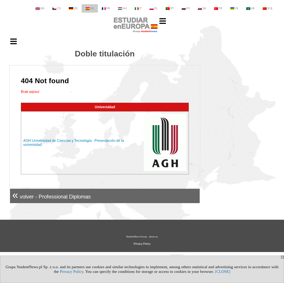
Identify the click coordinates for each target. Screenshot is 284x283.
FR (108, 8)
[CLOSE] (222, 271)
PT (172, 8)
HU (125, 8)
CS (59, 8)
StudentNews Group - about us (142, 236)
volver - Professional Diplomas (51, 195)
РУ (188, 8)
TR (220, 8)
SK (204, 8)
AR (253, 8)
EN (42, 8)
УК (236, 8)
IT (140, 8)
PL (156, 8)
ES (92, 8)
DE (76, 8)
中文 (270, 8)
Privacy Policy (71, 271)
